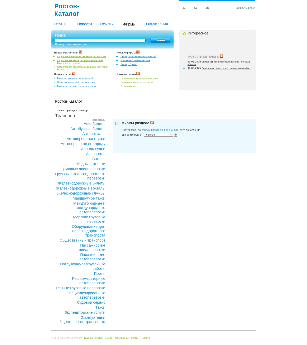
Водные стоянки (91, 164)
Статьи (60, 24)
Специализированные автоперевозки (86, 295)
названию (157, 130)
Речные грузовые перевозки (80, 288)
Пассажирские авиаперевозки (92, 247)
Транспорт (83, 110)
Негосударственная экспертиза (137, 82)
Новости (84, 24)
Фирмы (134, 338)
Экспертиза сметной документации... (77, 82)
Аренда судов (93, 149)
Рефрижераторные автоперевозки (88, 280)
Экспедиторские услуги (84, 312)
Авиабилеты (94, 124)
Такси (100, 307)
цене (167, 130)
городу (146, 130)
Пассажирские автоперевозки (92, 257)
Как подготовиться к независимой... (76, 78)
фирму (251, 7)
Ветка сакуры (128, 86)
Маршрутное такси (89, 198)
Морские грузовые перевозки (89, 219)
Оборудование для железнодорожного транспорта (88, 230)
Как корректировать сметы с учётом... (77, 86)
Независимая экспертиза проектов (139, 78)
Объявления (157, 24)
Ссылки (107, 24)
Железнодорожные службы (81, 193)
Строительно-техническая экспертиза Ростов (81, 56)
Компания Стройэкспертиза (135, 60)
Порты (99, 273)
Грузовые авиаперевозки (83, 169)
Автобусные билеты (87, 129)
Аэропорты (95, 154)
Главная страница (65, 110)
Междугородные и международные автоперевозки (89, 207)
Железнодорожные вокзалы (80, 188)
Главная (88, 338)
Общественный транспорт (82, 240)
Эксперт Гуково (129, 64)
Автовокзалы (93, 134)
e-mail (174, 130)
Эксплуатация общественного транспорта (81, 319)
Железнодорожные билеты (81, 183)
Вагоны (98, 159)
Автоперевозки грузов (86, 139)
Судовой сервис (91, 302)
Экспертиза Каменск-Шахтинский (138, 56)
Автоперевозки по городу (83, 144)
